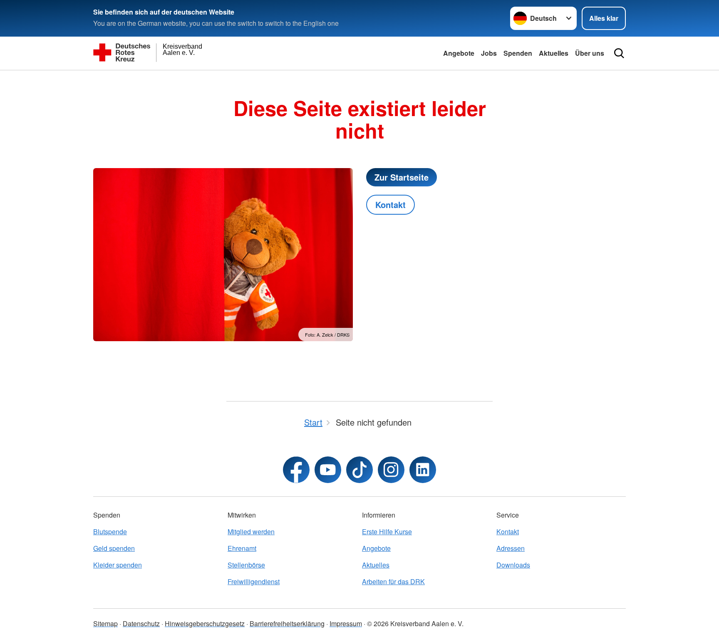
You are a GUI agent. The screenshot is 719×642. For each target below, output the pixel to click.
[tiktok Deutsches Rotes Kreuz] (359, 469)
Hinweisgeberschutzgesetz (205, 623)
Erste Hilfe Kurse (387, 531)
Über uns (589, 53)
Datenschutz (141, 623)
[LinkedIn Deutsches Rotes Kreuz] (422, 469)
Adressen (510, 548)
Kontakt (390, 204)
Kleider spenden (117, 565)
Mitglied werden (251, 531)
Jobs (489, 53)
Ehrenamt (242, 548)
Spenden (517, 53)
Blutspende (110, 531)
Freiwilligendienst (254, 581)
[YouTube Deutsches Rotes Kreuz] (328, 469)
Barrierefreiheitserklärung (287, 623)
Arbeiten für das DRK (393, 581)
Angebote (458, 53)
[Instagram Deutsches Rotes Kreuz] (391, 469)
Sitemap (105, 623)
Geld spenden (114, 548)
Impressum (346, 623)
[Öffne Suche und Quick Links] (619, 53)
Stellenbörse (246, 565)
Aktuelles (553, 53)
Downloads (513, 565)
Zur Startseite (401, 177)
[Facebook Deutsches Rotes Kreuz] (296, 469)
